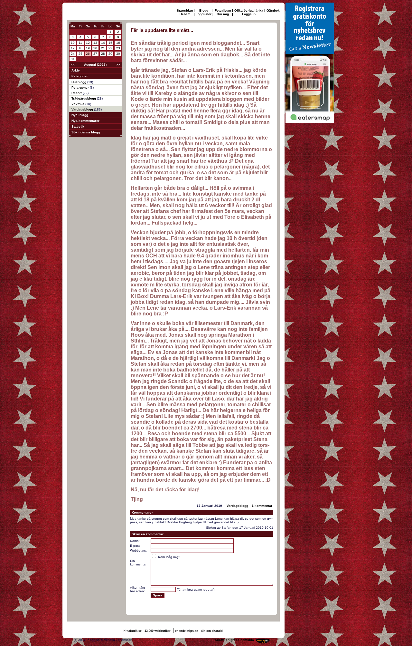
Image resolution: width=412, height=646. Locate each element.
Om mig (223, 14)
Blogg (203, 10)
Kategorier (79, 76)
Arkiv (75, 70)
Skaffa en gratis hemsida (234, 639)
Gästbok (273, 10)
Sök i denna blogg (85, 132)
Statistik (77, 126)
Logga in (249, 14)
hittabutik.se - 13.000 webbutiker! (148, 630)
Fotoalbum (223, 10)
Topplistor (203, 14)
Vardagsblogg (82, 109)
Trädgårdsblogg (84, 98)
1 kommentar (262, 505)
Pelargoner (80, 87)
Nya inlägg (79, 115)
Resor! (77, 93)
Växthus (78, 104)
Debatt (185, 14)
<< (73, 64)
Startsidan (185, 10)
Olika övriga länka (248, 10)
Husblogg (79, 82)
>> (118, 64)
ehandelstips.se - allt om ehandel (199, 630)
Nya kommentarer (85, 120)
